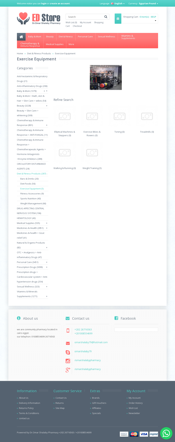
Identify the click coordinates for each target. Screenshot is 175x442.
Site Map (60, 408)
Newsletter (134, 413)
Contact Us (61, 397)
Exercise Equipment (65, 53)
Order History (136, 402)
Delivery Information (29, 402)
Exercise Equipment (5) (32, 188)
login (43, 3)
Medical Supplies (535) (28, 223)
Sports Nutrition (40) (30, 198)
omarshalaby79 (83, 351)
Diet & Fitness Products (39, 53)
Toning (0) (119, 131)
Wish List (133, 408)
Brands (96, 397)
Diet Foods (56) (27, 183)
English (118, 3)
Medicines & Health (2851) (30, 228)
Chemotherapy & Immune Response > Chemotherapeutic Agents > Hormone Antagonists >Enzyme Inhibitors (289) (31, 149)
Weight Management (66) (33, 203)
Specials (96, 413)
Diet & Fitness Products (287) (31, 173)
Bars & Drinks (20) (29, 178)
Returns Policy (26, 408)
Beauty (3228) (24, 105)
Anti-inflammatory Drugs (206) (32, 86)
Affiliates (96, 408)
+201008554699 (83, 333)
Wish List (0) (71, 22)
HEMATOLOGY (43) (26, 218)
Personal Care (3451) (27, 262)
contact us (24, 418)
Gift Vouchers (99, 402)
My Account (85, 22)
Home (20, 53)
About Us (23, 397)
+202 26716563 (83, 329)
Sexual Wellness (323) (28, 286)
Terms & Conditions (29, 413)
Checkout (77, 26)
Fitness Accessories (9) (32, 193)
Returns (60, 402)
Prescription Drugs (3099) (30, 267)
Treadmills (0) (147, 131)
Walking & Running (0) (64, 168)
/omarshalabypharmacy (88, 360)
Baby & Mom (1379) (26, 90)
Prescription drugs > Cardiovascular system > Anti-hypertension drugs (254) (32, 276)
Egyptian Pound (147, 3)
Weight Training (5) (92, 168)
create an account (60, 3)
